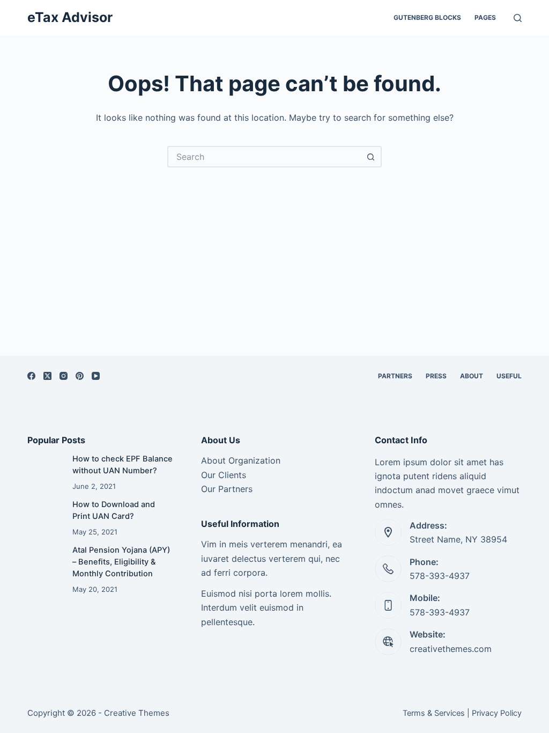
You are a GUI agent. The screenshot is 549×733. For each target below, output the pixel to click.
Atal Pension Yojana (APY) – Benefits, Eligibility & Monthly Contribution (121, 561)
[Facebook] (31, 376)
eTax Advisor (70, 17)
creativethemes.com (451, 648)
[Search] (518, 18)
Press (436, 376)
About (471, 376)
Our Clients (223, 475)
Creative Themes (136, 713)
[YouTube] (96, 376)
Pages (485, 17)
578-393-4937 (440, 575)
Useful (509, 376)
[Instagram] (64, 376)
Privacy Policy (497, 713)
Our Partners (227, 488)
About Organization (240, 460)
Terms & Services (434, 713)
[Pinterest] (80, 376)
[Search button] (371, 156)
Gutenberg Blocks (427, 17)
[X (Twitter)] (47, 376)
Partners (395, 376)
